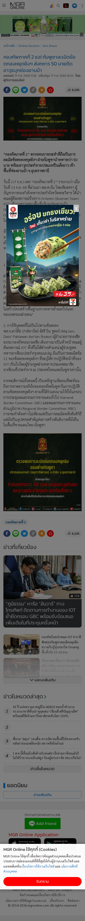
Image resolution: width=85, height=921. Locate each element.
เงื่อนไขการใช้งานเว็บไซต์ (38, 866)
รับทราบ (42, 881)
